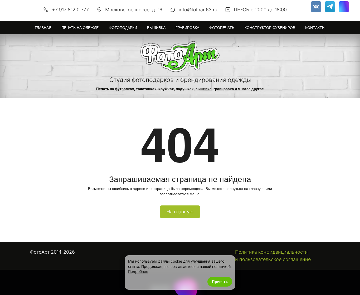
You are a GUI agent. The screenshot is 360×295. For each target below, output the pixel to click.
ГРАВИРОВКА (187, 27)
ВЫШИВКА (156, 27)
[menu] (180, 27)
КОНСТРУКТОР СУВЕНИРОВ (270, 27)
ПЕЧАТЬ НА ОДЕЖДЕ (80, 27)
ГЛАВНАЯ (43, 27)
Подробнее (138, 271)
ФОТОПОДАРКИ (123, 27)
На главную (180, 211)
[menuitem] (43, 27)
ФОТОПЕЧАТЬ (221, 27)
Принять (220, 281)
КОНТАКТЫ (315, 27)
